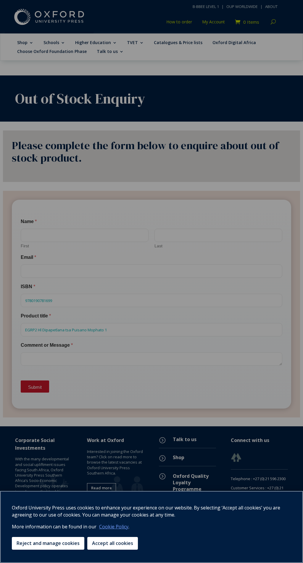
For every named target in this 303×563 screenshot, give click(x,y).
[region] (151, 527)
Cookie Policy (113, 526)
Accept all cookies (112, 543)
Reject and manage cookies (48, 543)
